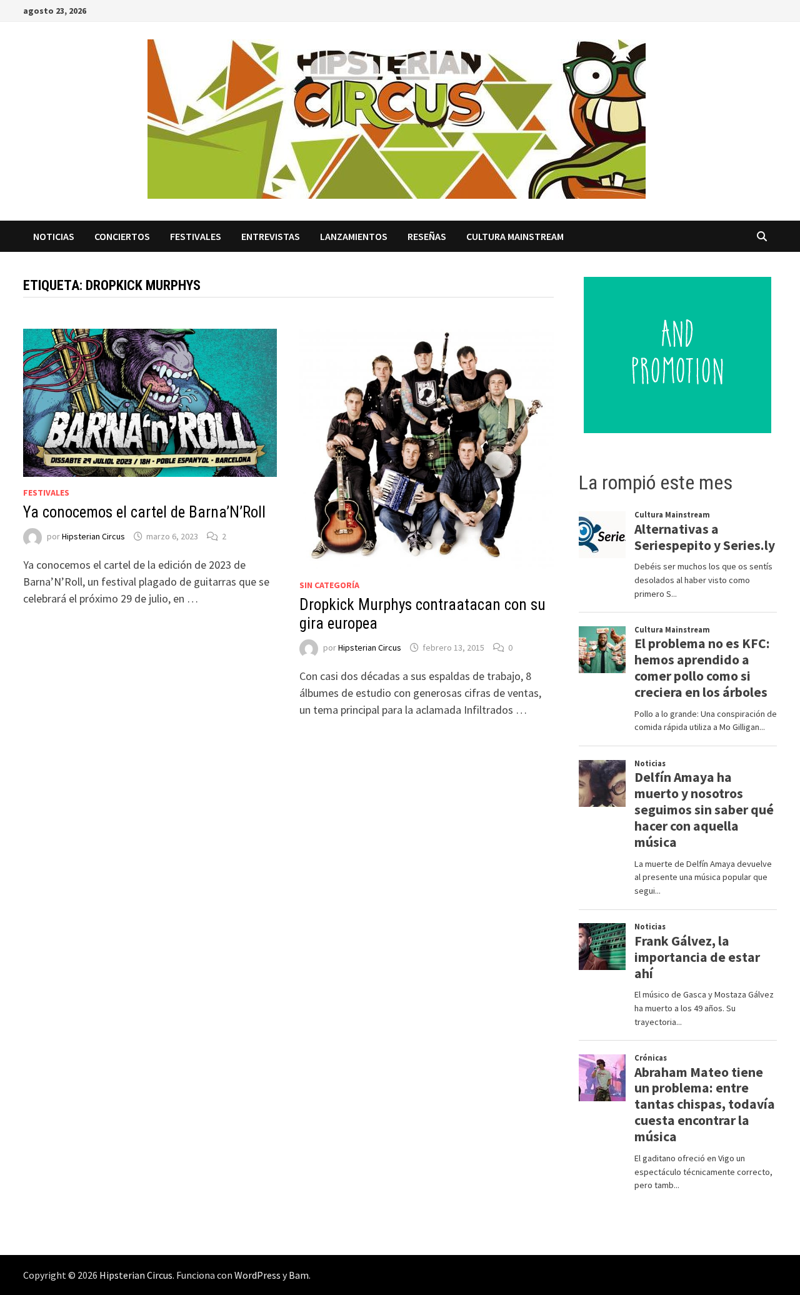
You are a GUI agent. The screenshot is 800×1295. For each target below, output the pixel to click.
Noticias (53, 236)
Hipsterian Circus (93, 536)
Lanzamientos (354, 236)
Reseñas (427, 236)
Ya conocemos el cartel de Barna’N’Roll (144, 512)
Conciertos (122, 236)
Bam (299, 1275)
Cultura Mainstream (515, 236)
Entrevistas (270, 236)
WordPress (257, 1275)
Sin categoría (329, 585)
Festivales (195, 236)
